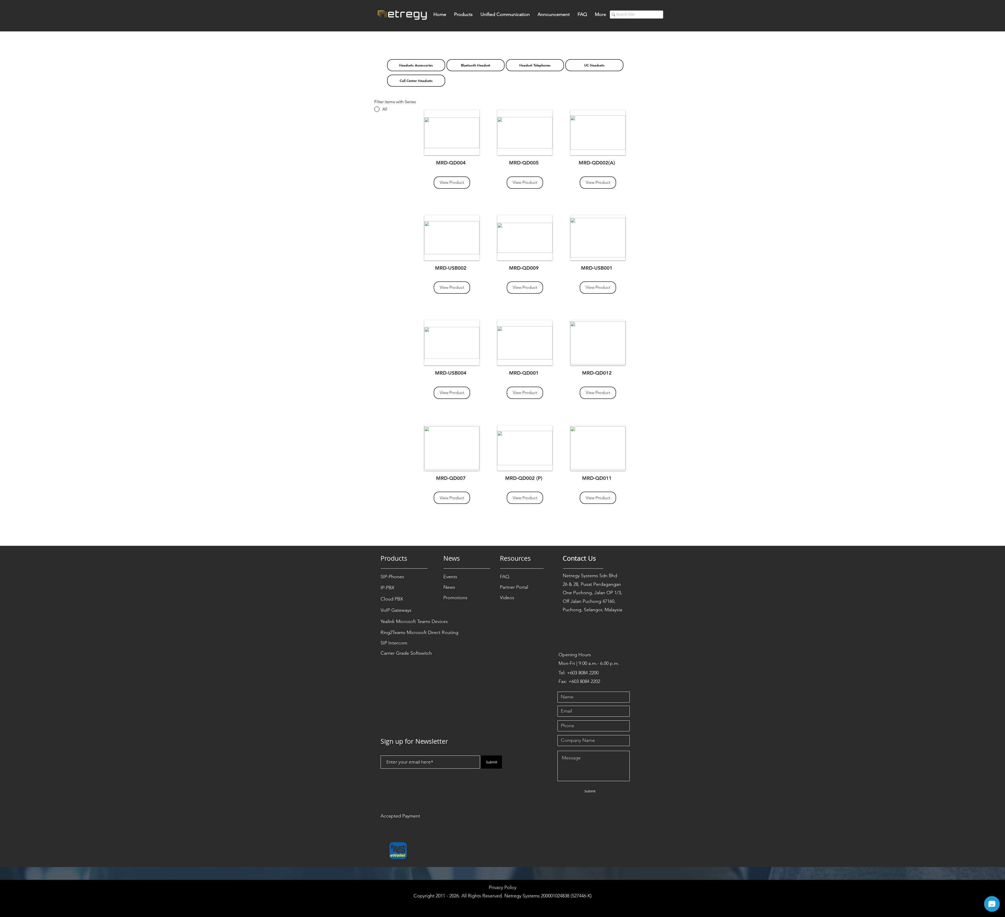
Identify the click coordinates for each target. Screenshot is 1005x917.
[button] (463, 16)
